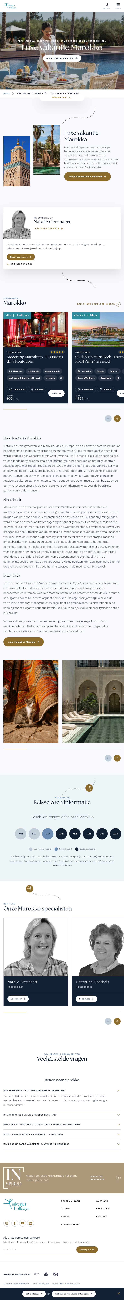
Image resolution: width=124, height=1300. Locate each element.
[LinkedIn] (30, 1223)
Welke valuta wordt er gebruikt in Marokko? (33, 1134)
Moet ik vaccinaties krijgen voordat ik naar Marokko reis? (42, 1124)
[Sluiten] (119, 1293)
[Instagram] (6, 1223)
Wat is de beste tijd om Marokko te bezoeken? (34, 1090)
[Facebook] (14, 1223)
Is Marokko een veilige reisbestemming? (29, 1115)
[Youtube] (22, 1223)
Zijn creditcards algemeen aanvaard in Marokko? (36, 1144)
